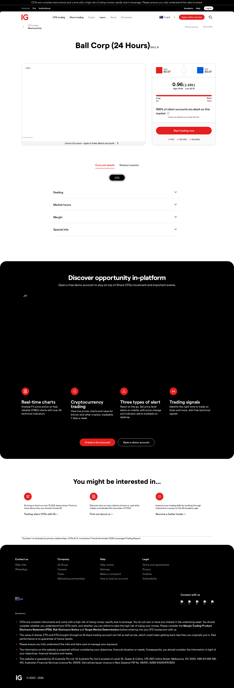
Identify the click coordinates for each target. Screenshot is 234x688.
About (113, 17)
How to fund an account (114, 578)
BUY (206, 69)
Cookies (147, 573)
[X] (190, 602)
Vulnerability (149, 578)
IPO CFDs (208, 26)
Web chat (20, 564)
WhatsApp (21, 569)
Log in (209, 8)
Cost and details (104, 165)
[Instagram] (213, 602)
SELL (166, 69)
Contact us (21, 559)
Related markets (129, 165)
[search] (210, 17)
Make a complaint (110, 573)
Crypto (91, 17)
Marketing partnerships (71, 578)
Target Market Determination (102, 629)
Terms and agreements (155, 564)
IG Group (63, 564)
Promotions (126, 17)
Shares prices (191, 26)
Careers (62, 569)
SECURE (183, 139)
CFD (117, 177)
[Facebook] (198, 602)
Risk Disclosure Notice (66, 629)
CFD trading (59, 17)
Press (61, 573)
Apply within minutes (191, 17)
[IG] (24, 17)
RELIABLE (196, 139)
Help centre (107, 564)
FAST (172, 139)
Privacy (146, 569)
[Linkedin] (182, 602)
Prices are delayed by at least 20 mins (183, 117)
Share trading (76, 17)
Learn (103, 17)
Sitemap (105, 569)
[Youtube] (205, 602)
